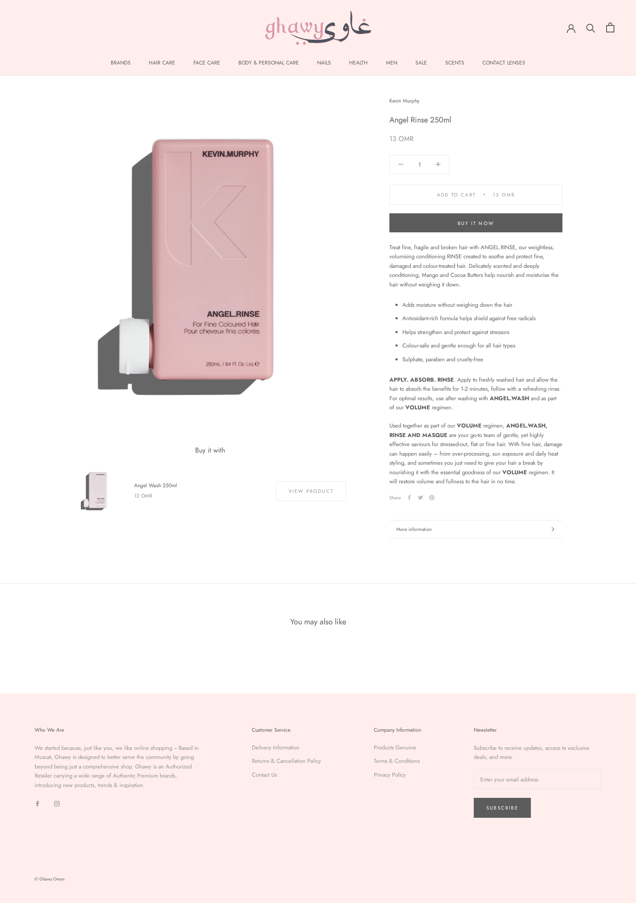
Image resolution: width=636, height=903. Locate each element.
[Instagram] (57, 802)
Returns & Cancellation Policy (286, 761)
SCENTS (454, 63)
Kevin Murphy (404, 101)
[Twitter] (420, 497)
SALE (421, 63)
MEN (391, 63)
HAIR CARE (162, 63)
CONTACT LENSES (503, 63)
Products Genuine (395, 747)
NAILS (324, 63)
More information (414, 529)
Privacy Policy (390, 775)
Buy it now (476, 223)
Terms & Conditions (397, 761)
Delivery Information (275, 747)
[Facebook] (409, 497)
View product (311, 491)
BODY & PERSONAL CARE (268, 63)
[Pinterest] (431, 497)
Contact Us (264, 775)
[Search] (590, 27)
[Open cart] (610, 27)
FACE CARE (206, 63)
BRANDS (121, 63)
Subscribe (502, 807)
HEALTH (358, 63)
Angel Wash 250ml (155, 485)
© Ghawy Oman (49, 879)
